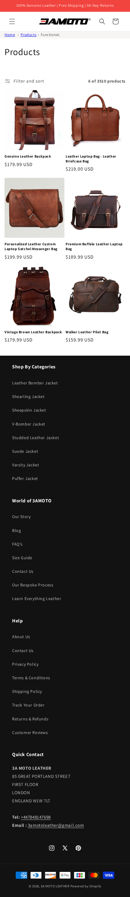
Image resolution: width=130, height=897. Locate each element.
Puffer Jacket (25, 478)
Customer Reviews (30, 732)
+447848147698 (36, 817)
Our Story (21, 516)
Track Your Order (28, 705)
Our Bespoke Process (32, 585)
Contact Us (23, 571)
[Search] (102, 21)
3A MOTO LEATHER (55, 886)
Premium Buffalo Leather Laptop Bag (94, 246)
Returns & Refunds (30, 719)
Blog (16, 530)
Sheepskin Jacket (29, 410)
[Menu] (12, 21)
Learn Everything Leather (36, 598)
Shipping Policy (27, 691)
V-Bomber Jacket (28, 424)
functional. (50, 34)
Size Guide (22, 557)
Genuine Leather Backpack (28, 156)
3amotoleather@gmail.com (56, 825)
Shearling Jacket (28, 396)
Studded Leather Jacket (35, 437)
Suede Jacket (25, 451)
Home (10, 34)
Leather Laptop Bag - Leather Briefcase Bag (91, 158)
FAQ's (17, 544)
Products (28, 34)
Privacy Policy (25, 664)
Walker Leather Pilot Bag (87, 332)
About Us (21, 636)
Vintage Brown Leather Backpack (33, 332)
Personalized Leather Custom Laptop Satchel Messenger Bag (31, 246)
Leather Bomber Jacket (35, 383)
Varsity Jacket (25, 465)
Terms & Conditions (31, 677)
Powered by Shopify (86, 886)
